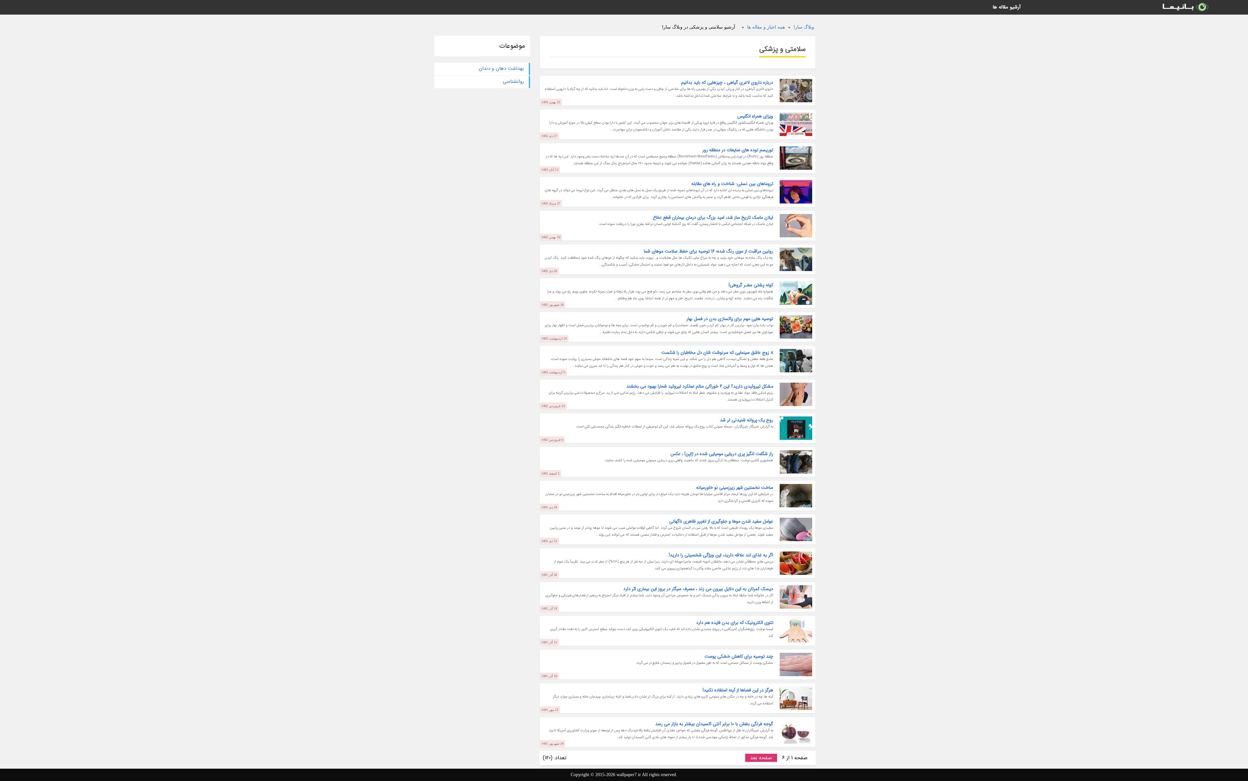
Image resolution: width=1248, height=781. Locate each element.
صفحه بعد (761, 758)
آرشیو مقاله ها (1007, 7)
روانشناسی (513, 81)
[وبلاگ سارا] (1185, 7)
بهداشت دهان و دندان (501, 68)
